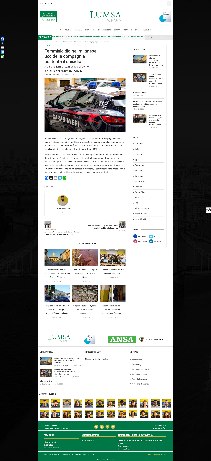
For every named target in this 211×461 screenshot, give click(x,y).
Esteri (87, 30)
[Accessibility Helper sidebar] (208, 210)
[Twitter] (43, 3)
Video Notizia (141, 214)
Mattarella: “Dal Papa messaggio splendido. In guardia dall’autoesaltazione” (156, 120)
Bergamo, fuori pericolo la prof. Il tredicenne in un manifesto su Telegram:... (112, 309)
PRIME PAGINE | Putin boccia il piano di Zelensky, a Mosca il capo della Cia (144, 37)
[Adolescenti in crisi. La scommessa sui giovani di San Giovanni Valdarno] (57, 257)
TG (136, 203)
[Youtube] (48, 3)
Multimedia (147, 30)
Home (47, 42)
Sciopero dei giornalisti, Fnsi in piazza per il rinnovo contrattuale (85, 309)
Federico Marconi (52, 74)
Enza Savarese (61, 377)
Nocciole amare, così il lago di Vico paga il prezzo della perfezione (85, 273)
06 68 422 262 (51, 442)
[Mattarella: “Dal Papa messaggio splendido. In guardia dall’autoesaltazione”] (139, 118)
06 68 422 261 (49, 445)
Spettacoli (127, 30)
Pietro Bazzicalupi (62, 365)
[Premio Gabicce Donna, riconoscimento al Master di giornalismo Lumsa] (139, 77)
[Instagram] (102, 427)
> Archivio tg (135, 364)
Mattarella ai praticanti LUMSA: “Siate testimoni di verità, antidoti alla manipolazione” (148, 104)
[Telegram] (2, 52)
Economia (96, 30)
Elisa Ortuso (46, 384)
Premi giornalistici (124, 446)
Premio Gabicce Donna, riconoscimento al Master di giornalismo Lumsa (156, 78)
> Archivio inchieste (138, 379)
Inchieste (107, 30)
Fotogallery (140, 181)
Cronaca (78, 30)
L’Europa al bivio (139, 93)
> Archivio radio (137, 360)
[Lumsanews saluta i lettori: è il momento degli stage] (113, 257)
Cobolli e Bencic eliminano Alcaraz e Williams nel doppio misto (79, 37)
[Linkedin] (45, 3)
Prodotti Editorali (124, 449)
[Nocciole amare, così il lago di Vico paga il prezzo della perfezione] (85, 257)
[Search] (169, 3)
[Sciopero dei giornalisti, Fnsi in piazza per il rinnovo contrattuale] (85, 293)
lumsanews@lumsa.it (51, 448)
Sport (137, 30)
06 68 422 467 (89, 440)
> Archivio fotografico (139, 369)
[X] (2, 43)
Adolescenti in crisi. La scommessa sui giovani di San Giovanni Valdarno (57, 273)
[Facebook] (40, 3)
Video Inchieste (142, 208)
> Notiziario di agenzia (139, 384)
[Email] (51, 3)
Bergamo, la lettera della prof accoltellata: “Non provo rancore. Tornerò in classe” (57, 309)
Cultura (117, 30)
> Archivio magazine (138, 374)
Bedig (112, 459)
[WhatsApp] (2, 56)
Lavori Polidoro (142, 219)
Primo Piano (140, 192)
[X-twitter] (107, 427)
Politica (68, 30)
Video (137, 197)
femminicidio (50, 187)
